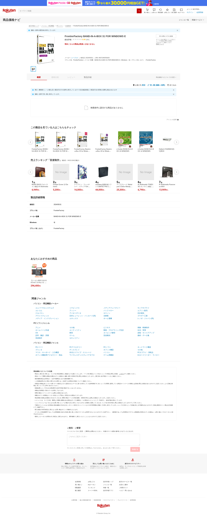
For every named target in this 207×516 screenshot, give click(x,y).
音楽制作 (68, 26)
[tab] (39, 77)
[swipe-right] (176, 142)
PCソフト (60, 26)
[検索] (139, 10)
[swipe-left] (30, 142)
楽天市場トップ (34, 26)
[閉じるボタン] (177, 30)
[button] (154, 10)
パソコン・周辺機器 (47, 26)
